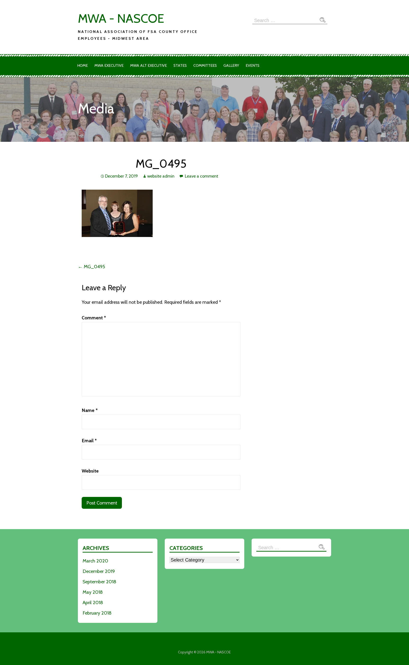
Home (82, 65)
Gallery (231, 65)
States (180, 65)
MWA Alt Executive (148, 65)
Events (252, 65)
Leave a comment (201, 176)
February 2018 (97, 613)
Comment (94, 318)
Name (90, 410)
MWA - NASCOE (121, 18)
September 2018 (99, 582)
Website (90, 471)
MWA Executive (109, 65)
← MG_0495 (91, 266)
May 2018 (93, 592)
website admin (160, 176)
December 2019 (99, 571)
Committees (205, 65)
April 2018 (93, 602)
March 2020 (95, 561)
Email (89, 440)
